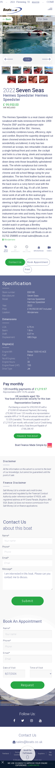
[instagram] (31, 720)
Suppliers (41, 753)
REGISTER (35, 2)
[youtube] (40, 720)
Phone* (6, 547)
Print (27, 269)
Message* (7, 569)
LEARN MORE (33, 765)
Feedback (5, 753)
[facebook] (14, 720)
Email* (5, 558)
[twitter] (22, 720)
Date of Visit (9, 668)
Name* (5, 536)
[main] (12, 10)
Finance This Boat (27, 436)
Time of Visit (36, 668)
